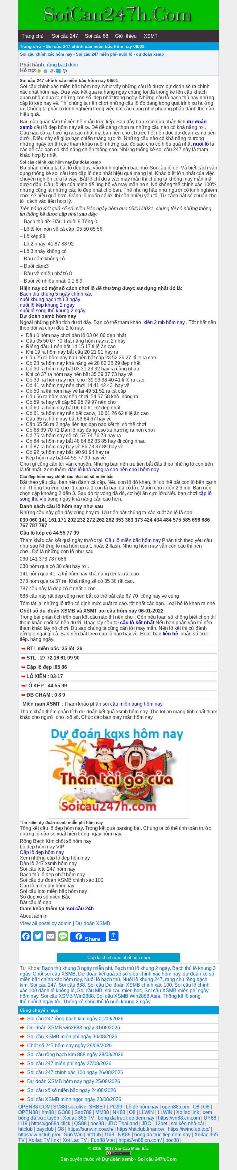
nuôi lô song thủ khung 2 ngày (52, 310)
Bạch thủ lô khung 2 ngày (142, 968)
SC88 (59, 1106)
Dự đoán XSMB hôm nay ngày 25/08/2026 (73, 1081)
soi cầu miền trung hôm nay (132, 704)
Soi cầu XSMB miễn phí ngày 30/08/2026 (72, 1036)
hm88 (48, 1112)
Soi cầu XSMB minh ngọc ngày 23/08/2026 (74, 1099)
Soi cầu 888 (72, 985)
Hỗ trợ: (28, 70)
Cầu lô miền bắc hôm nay (133, 540)
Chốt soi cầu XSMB (54, 973)
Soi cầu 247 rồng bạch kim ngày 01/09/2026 (75, 1018)
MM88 (102, 1112)
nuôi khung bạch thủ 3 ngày (50, 299)
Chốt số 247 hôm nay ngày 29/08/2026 (69, 1045)
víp (43, 499)
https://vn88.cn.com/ (140, 1140)
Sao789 (83, 1112)
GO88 (65, 1112)
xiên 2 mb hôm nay (164, 322)
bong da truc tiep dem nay (127, 1118)
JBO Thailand (123, 1123)
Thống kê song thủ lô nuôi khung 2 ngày (107, 1001)
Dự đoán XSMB (92, 923)
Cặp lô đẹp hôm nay (42, 852)
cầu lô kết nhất (137, 622)
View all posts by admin (46, 923)
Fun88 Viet (103, 1140)
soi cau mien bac (123, 990)
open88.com (176, 1106)
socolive (77, 1106)
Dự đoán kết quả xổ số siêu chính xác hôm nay (129, 973)
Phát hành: (33, 64)
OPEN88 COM (34, 1106)
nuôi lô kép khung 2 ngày (47, 305)
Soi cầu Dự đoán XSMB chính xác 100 (129, 985)
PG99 (116, 1106)
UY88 (211, 1118)
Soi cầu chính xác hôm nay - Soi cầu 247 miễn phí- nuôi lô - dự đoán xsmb (92, 54)
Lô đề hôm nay (143, 1106)
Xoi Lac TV (75, 1140)
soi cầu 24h (80, 908)
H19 (23, 1123)
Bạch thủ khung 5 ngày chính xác (57, 294)
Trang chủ (30, 46)
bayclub (45, 1129)
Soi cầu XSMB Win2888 (67, 996)
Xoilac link (188, 1112)
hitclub (26, 1129)
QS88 (81, 1123)
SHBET (98, 1106)
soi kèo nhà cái (188, 1123)
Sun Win (74, 1134)
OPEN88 (28, 1112)
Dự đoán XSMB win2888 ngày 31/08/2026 (73, 1027)
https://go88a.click (51, 1123)
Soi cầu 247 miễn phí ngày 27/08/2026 (69, 1063)
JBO (147, 1123)
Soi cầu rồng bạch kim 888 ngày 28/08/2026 (75, 1054)
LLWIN (147, 1112)
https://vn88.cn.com (179, 1118)
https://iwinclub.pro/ (39, 1134)
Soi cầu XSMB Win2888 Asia (128, 996)
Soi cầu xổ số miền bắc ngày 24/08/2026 (71, 1090)
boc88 (97, 1123)
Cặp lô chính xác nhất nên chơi (118, 957)
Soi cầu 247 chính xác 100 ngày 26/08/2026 (75, 1072)
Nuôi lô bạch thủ (102, 979)
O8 (197, 1106)
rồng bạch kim (62, 64)
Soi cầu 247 (43, 985)
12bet (161, 1123)
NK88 (120, 1112)
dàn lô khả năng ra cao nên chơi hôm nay (113, 469)
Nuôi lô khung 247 (143, 979)
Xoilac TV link (44, 1140)
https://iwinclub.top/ (189, 1129)
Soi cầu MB (89, 990)
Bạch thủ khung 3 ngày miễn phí (77, 968)
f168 (110, 1134)
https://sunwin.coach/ (91, 1129)
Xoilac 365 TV (79, 1118)
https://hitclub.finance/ (141, 1129)
